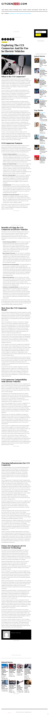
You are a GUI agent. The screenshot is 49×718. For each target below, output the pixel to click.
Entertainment (35, 9)
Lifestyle (25, 9)
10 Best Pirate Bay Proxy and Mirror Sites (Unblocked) (43, 159)
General (40, 9)
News (44, 9)
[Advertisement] (24, 22)
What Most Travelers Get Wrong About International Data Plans (43, 82)
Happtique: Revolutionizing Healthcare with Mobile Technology (43, 138)
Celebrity (29, 9)
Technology (15, 9)
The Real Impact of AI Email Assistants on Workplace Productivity (43, 103)
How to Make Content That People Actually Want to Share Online (43, 62)
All (46, 9)
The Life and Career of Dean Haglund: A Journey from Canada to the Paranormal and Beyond (43, 127)
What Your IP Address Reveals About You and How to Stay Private (43, 92)
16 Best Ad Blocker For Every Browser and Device (43, 148)
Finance (11, 9)
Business (7, 9)
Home (3, 9)
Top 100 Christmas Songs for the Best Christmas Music (43, 116)
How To (20, 9)
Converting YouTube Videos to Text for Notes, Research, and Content (43, 72)
